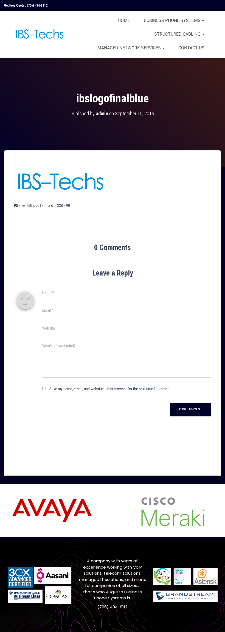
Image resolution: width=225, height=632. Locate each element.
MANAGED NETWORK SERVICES (129, 47)
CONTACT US (191, 47)
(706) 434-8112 (37, 5)
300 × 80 (48, 205)
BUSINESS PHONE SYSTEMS (173, 20)
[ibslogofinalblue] (60, 181)
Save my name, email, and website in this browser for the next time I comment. (110, 389)
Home (124, 20)
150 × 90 (32, 205)
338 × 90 (63, 205)
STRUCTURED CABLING (178, 34)
